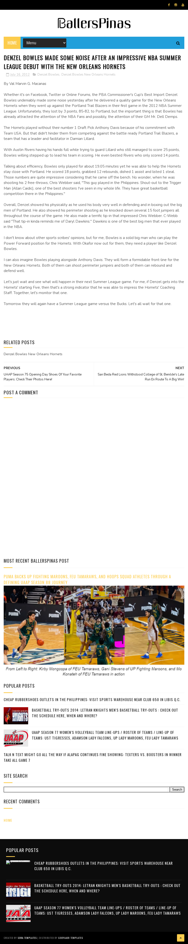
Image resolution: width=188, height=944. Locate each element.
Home (12, 43)
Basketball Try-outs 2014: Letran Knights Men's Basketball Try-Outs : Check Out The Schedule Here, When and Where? (107, 888)
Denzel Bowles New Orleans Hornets (88, 74)
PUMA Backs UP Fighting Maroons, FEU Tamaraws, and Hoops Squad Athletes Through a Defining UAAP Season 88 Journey (87, 579)
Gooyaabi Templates (70, 938)
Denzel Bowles (48, 74)
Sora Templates (27, 938)
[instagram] (176, 5)
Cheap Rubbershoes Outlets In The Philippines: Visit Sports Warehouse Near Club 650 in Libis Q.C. (92, 699)
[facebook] (169, 5)
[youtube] (183, 5)
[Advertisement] (45, 443)
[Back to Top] (180, 938)
